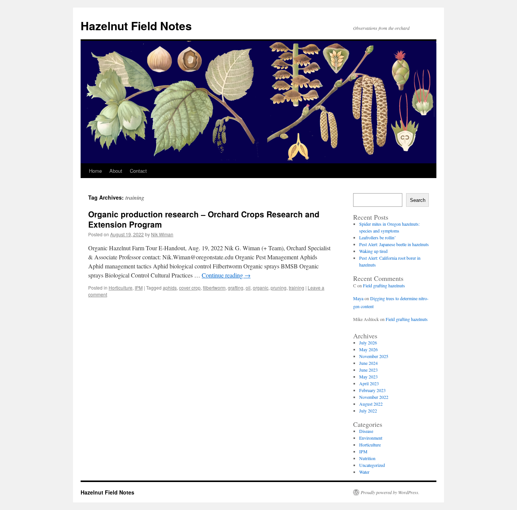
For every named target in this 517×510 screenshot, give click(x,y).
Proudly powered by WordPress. (390, 492)
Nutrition (367, 458)
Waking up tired (373, 251)
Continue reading (226, 275)
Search (417, 200)
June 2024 (368, 363)
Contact (138, 170)
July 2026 (368, 342)
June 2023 (368, 370)
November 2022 (373, 397)
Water (364, 472)
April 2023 (369, 383)
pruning (279, 287)
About (115, 170)
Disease (366, 431)
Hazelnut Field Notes (136, 25)
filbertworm (214, 287)
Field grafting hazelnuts (384, 285)
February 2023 (372, 390)
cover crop (190, 287)
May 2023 (368, 377)
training (296, 287)
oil (248, 287)
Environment (370, 438)
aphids (170, 287)
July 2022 (368, 411)
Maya (358, 298)
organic (260, 287)
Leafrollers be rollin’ (377, 237)
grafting (235, 287)
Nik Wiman (162, 234)
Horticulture (120, 287)
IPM (139, 287)
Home (95, 170)
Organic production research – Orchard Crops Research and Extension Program (203, 219)
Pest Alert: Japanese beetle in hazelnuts (394, 244)
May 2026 (368, 349)
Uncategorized (372, 465)
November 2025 (373, 356)
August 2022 (371, 404)
